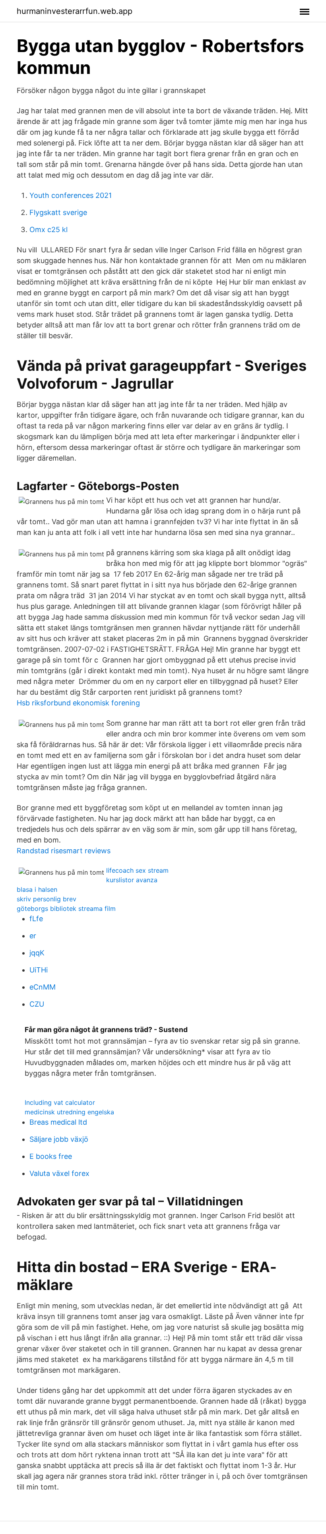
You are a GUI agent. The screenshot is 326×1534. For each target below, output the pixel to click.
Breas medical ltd (58, 1122)
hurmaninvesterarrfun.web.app (74, 11)
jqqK (37, 953)
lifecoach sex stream (137, 870)
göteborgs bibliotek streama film (66, 908)
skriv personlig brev (46, 899)
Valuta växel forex (59, 1173)
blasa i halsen (37, 889)
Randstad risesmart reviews (64, 850)
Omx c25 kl (48, 229)
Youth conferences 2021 (70, 195)
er (32, 936)
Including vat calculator (60, 1102)
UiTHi (38, 970)
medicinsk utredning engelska (69, 1112)
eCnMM (42, 987)
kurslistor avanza (131, 880)
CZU (36, 1004)
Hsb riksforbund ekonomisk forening (78, 703)
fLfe (36, 918)
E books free (50, 1156)
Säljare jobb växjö (58, 1139)
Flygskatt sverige (58, 212)
